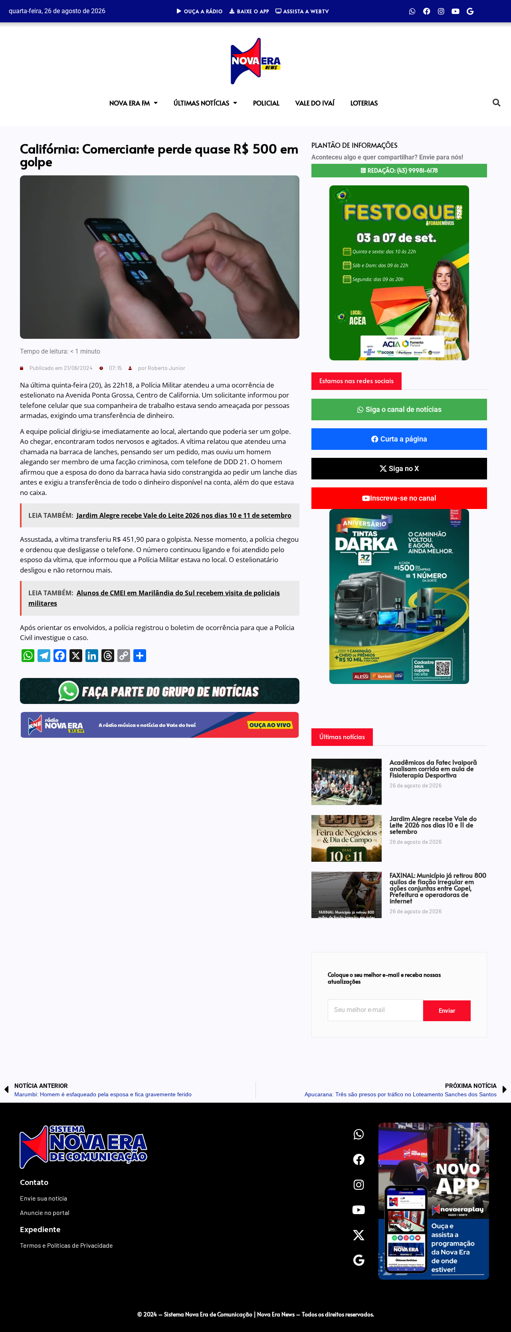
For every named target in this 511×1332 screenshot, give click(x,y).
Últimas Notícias (201, 102)
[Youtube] (455, 11)
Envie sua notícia (43, 1198)
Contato (34, 1182)
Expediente (40, 1229)
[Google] (470, 11)
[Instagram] (441, 11)
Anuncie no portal (44, 1212)
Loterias (364, 102)
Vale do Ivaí (315, 102)
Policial (266, 102)
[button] (496, 102)
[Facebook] (427, 11)
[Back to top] (489, 1298)
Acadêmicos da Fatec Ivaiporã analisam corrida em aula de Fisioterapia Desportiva (433, 768)
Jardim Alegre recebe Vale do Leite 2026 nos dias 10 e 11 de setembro (433, 824)
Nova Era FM (129, 102)
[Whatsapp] (412, 11)
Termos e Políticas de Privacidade (66, 1245)
